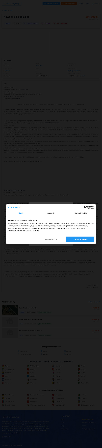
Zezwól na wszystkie (80, 239)
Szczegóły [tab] (51, 213)
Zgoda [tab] (21, 213)
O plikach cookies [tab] (81, 213)
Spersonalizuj (49, 239)
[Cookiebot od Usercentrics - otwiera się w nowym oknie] (85, 207)
